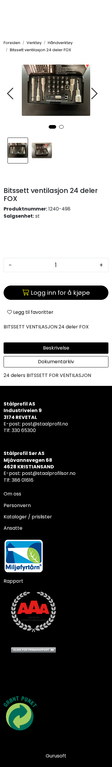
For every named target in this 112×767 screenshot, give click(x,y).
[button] (52, 127)
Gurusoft (56, 755)
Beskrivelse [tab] (56, 347)
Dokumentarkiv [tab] (56, 361)
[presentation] (11, 93)
